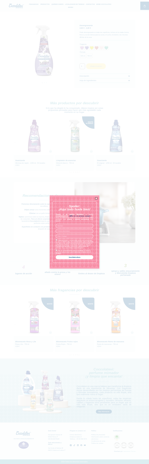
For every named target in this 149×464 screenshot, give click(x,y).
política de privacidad (85, 240)
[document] (74, 232)
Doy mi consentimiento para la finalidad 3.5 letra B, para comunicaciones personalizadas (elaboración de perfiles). (73, 252)
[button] (96, 198)
